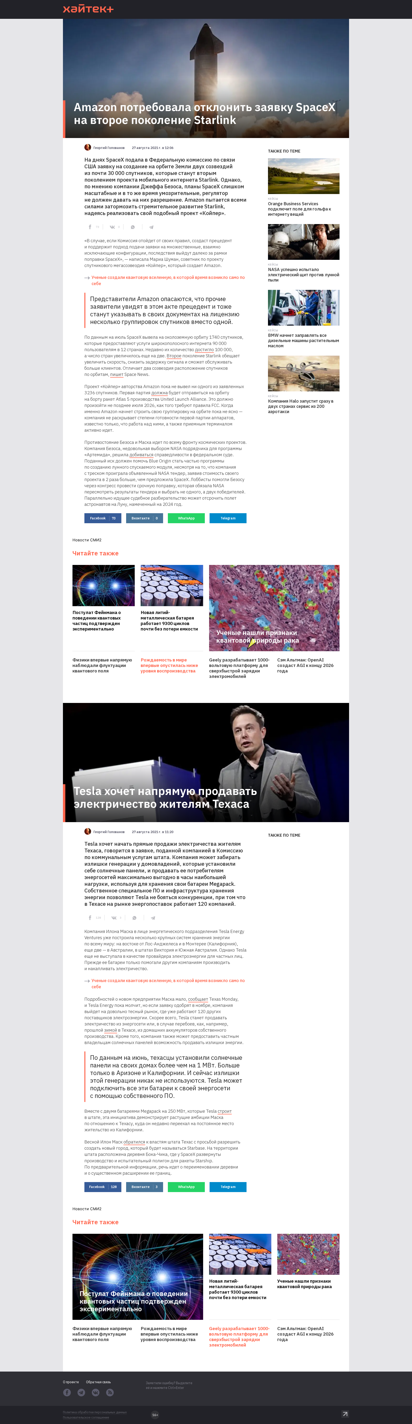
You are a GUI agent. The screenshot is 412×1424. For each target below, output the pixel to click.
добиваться (141, 454)
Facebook (103, 518)
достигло (204, 349)
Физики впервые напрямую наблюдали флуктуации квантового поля (102, 665)
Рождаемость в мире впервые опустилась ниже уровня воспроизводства (169, 665)
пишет (117, 374)
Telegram (228, 518)
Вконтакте (145, 518)
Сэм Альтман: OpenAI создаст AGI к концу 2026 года (305, 665)
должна (159, 392)
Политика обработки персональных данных (95, 1412)
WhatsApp (186, 518)
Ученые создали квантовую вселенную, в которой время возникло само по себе (168, 280)
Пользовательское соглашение (86, 1417)
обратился (134, 1142)
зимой (110, 1030)
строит (225, 1111)
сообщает (198, 999)
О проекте (71, 1382)
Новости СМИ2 (87, 540)
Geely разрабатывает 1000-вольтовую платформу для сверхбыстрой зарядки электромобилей (239, 668)
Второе (174, 356)
